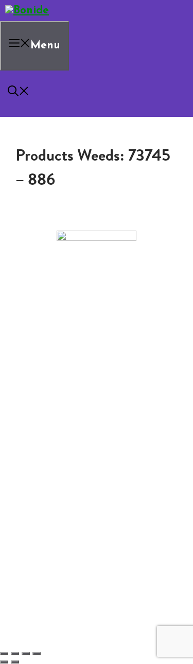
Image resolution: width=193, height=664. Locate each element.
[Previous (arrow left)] (4, 661)
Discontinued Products (67, 389)
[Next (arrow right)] (15, 661)
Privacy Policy (50, 397)
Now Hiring (67, 381)
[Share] (26, 653)
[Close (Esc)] (36, 653)
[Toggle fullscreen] (15, 653)
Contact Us (46, 373)
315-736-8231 (96, 341)
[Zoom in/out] (4, 653)
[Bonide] (27, 10)
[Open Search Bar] (18, 93)
